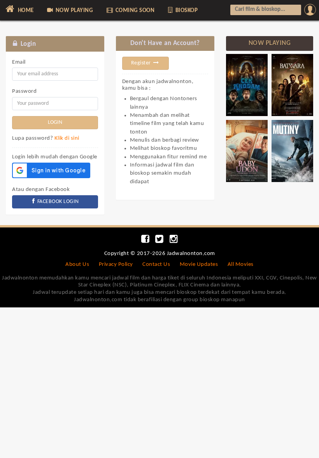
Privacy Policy (116, 264)
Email (19, 62)
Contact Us (156, 264)
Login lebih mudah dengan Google (54, 157)
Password (24, 91)
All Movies (241, 264)
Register (141, 63)
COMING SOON (134, 11)
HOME (25, 11)
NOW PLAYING (73, 11)
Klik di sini (66, 138)
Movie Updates (199, 264)
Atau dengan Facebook (41, 190)
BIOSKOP (186, 11)
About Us (77, 264)
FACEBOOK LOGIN (57, 202)
